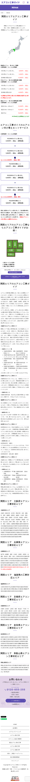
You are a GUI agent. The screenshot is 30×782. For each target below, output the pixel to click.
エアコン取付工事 (15, 735)
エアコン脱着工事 (15, 750)
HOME (2, 12)
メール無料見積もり (15, 700)
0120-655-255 (16, 689)
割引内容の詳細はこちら (15, 272)
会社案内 (15, 728)
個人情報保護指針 (15, 757)
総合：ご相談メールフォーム (15, 753)
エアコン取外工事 (15, 746)
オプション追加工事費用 (15, 739)
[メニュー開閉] (27, 2)
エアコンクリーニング (15, 731)
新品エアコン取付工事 (15, 742)
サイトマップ (15, 760)
